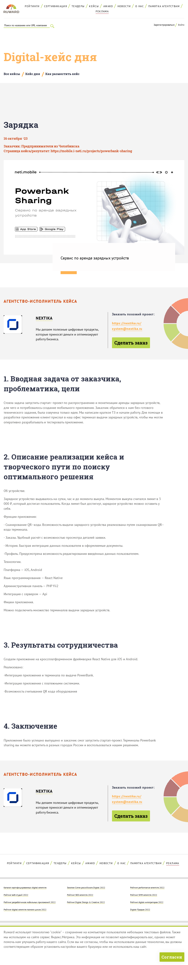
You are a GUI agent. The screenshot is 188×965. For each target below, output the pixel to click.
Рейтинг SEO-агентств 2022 (80, 894)
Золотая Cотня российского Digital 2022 (86, 887)
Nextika (44, 318)
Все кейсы (12, 74)
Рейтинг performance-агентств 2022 (147, 887)
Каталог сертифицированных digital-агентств (25, 887)
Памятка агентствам (164, 6)
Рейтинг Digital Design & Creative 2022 (86, 902)
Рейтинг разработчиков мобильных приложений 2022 (30, 902)
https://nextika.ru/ (126, 323)
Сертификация (55, 6)
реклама (102, 11)
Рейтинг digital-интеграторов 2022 (146, 902)
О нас (139, 6)
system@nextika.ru (127, 329)
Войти (181, 24)
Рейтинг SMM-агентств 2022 (143, 894)
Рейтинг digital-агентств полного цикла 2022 (25, 909)
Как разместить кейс (62, 74)
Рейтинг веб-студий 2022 (16, 894)
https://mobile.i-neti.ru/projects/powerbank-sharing (91, 151)
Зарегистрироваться (164, 24)
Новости (124, 6)
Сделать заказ (131, 343)
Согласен (172, 957)
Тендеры (78, 6)
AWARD (108, 6)
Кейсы (94, 6)
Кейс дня (32, 74)
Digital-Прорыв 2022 (140, 909)
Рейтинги (32, 6)
